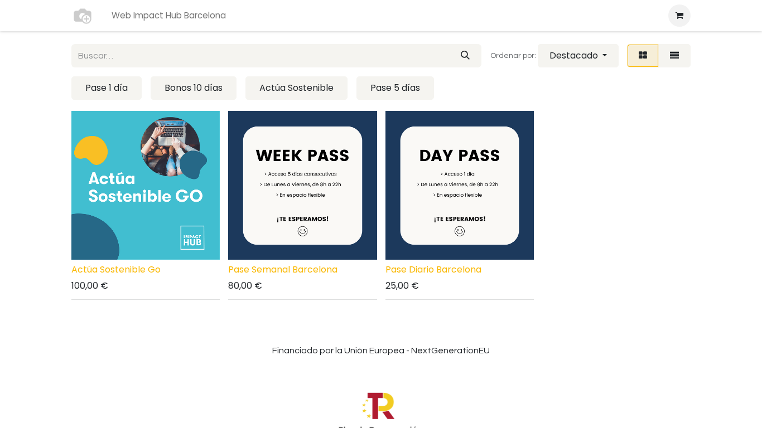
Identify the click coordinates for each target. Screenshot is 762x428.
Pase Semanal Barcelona (282, 269)
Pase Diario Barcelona (433, 269)
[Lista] (674, 55)
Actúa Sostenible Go (116, 269)
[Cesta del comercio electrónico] (679, 15)
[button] (578, 55)
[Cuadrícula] (643, 55)
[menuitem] (168, 16)
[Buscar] (465, 55)
